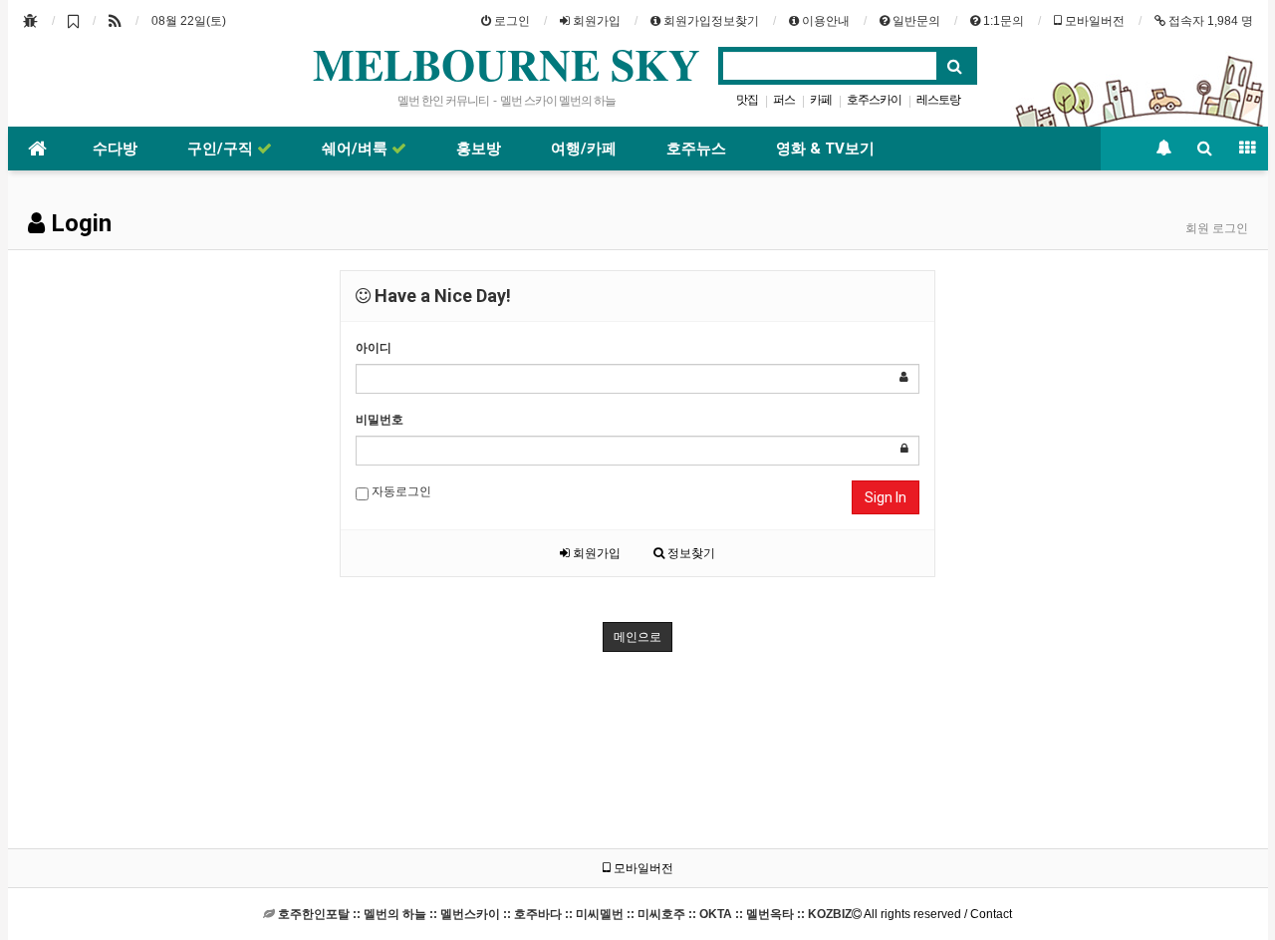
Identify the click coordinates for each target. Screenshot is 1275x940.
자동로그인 (400, 491)
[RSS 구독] (115, 21)
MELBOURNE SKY (506, 64)
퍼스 (784, 100)
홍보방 (478, 148)
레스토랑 (938, 100)
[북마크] (73, 21)
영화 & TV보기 (825, 148)
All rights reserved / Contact (645, 914)
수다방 (115, 148)
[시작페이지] (30, 21)
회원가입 (595, 553)
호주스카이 (874, 100)
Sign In (885, 497)
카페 (821, 100)
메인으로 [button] (637, 637)
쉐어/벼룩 (356, 148)
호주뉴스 (696, 148)
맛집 (747, 100)
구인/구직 (222, 148)
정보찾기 (689, 553)
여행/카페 (584, 148)
